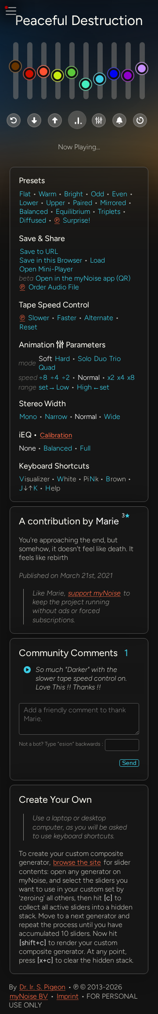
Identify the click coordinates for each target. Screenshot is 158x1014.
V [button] (21, 479)
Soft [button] (45, 358)
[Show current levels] (84, 287)
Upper (55, 202)
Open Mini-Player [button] (46, 269)
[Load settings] (27, 669)
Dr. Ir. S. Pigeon (42, 987)
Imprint (68, 996)
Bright (73, 194)
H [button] (47, 488)
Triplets (109, 211)
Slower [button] (38, 318)
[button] (14, 120)
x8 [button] (131, 377)
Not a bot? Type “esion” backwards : (61, 744)
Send (129, 763)
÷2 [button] (65, 377)
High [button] (84, 387)
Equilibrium (73, 211)
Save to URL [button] (39, 251)
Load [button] (97, 260)
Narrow (56, 416)
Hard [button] (62, 358)
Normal (86, 416)
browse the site (77, 862)
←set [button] (101, 387)
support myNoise (94, 593)
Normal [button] (89, 377)
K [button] (35, 488)
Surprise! (76, 220)
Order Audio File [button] (54, 287)
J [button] (21, 488)
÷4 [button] (54, 377)
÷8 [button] (43, 377)
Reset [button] (28, 327)
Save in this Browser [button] (50, 260)
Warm (47, 194)
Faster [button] (66, 318)
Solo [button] (84, 358)
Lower (28, 202)
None (27, 448)
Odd (97, 194)
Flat (25, 194)
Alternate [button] (98, 318)
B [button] (108, 479)
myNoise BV (29, 996)
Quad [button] (47, 367)
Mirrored (113, 202)
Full (85, 448)
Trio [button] (115, 358)
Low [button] (62, 387)
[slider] (15, 70)
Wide (112, 416)
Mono (28, 416)
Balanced (33, 211)
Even (119, 194)
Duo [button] (100, 358)
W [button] (60, 479)
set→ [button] (47, 387)
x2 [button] (111, 377)
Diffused (32, 220)
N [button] (92, 479)
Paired (82, 202)
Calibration (56, 435)
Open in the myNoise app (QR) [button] (82, 278)
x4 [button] (121, 377)
